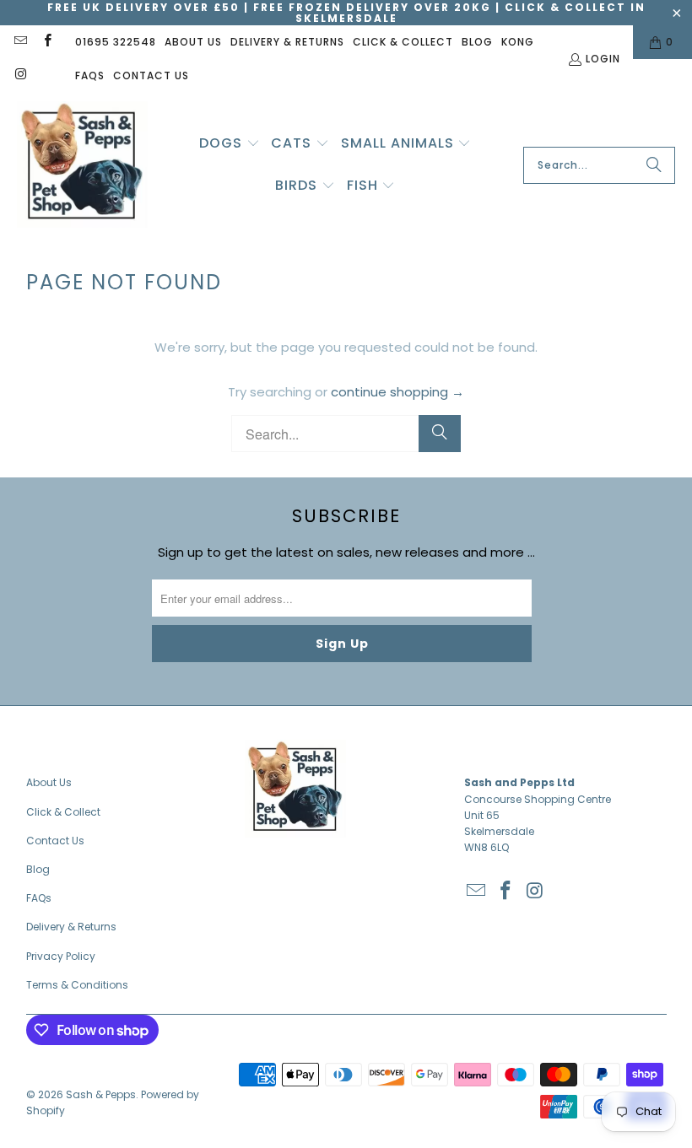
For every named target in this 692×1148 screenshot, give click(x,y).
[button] (229, 144)
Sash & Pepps (101, 1094)
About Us (193, 42)
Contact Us (151, 75)
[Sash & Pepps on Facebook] (46, 42)
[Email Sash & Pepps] (20, 42)
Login (603, 58)
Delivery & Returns (287, 42)
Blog (477, 42)
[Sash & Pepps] (82, 165)
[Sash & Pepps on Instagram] (20, 75)
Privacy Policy (60, 956)
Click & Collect (403, 42)
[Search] (654, 165)
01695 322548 (115, 42)
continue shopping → (397, 392)
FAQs (90, 75)
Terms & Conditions (77, 985)
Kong (517, 42)
